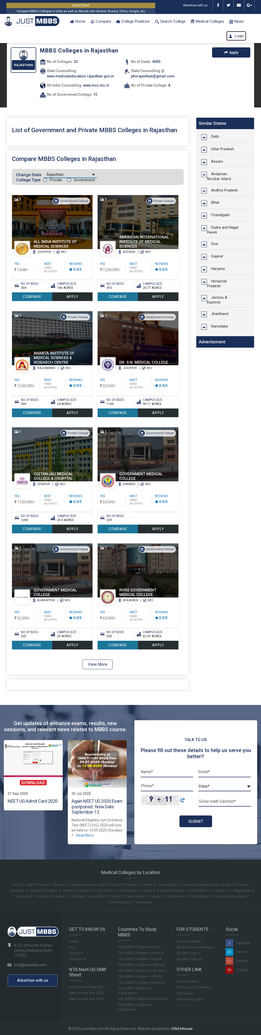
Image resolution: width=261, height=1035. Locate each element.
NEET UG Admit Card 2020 (33, 801)
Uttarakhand (175, 896)
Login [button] (239, 36)
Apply (233, 52)
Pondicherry (58, 896)
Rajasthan (97, 896)
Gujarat (215, 256)
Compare (103, 21)
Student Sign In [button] (189, 953)
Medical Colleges (210, 21)
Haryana (216, 268)
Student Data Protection (195, 947)
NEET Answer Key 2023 (87, 987)
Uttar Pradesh (220, 149)
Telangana (143, 902)
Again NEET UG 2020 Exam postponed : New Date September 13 (97, 806)
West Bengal (201, 896)
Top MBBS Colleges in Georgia (141, 964)
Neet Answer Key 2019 (86, 999)
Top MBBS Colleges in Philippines (135, 1007)
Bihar (213, 202)
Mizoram (22, 896)
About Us (76, 953)
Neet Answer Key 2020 (86, 993)
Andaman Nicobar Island (219, 176)
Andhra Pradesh (222, 190)
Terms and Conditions (194, 987)
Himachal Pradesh (217, 283)
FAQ (72, 947)
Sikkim (115, 896)
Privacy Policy (187, 981)
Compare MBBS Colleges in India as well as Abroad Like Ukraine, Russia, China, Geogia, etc (81, 11)
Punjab (78, 896)
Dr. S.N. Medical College (143, 362)
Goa (212, 243)
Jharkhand (217, 313)
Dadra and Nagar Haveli (223, 230)
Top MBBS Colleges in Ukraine (141, 970)
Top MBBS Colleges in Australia (142, 999)
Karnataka (217, 326)
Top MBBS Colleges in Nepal (140, 959)
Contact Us (77, 959)
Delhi (213, 136)
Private (55, 180)
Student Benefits (189, 941)
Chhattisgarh (119, 902)
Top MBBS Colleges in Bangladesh (135, 990)
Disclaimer (185, 993)
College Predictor (135, 21)
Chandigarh (218, 215)
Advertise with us (195, 5)
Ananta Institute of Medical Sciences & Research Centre (54, 358)
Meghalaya (242, 890)
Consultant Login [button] (190, 999)
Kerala (146, 890)
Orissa (39, 896)
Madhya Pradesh (170, 890)
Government (84, 180)
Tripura (155, 896)
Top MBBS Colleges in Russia (141, 953)
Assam (215, 161)
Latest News (81, 5)
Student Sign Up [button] (189, 959)
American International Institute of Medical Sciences (144, 242)
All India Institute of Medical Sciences (55, 244)
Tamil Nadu (135, 896)
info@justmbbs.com (30, 965)
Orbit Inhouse (182, 1029)
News (239, 21)
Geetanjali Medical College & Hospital (53, 476)
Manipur (222, 890)
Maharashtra (199, 890)
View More (97, 664)
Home (80, 21)
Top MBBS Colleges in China (140, 976)
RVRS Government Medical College (137, 592)
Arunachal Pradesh (230, 896)
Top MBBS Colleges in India (139, 947)
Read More (85, 835)
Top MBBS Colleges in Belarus (141, 982)
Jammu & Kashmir (217, 300)
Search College (173, 21)
